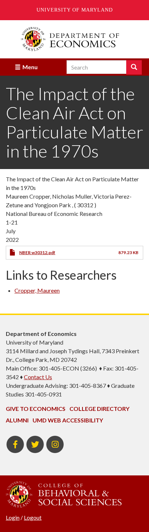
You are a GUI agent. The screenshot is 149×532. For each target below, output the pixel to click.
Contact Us (38, 376)
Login (13, 517)
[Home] (74, 39)
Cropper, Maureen (37, 290)
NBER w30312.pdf (37, 252)
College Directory (99, 408)
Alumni (17, 420)
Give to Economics (35, 408)
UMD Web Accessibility (68, 420)
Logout (33, 517)
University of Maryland (75, 10)
